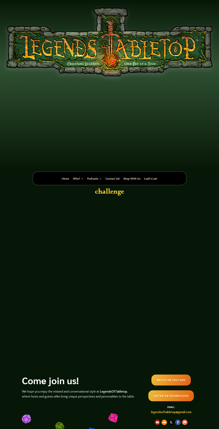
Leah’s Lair (150, 179)
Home (65, 179)
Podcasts (92, 179)
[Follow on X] (171, 422)
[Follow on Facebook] (178, 422)
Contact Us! (112, 179)
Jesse (30, 315)
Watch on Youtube (171, 379)
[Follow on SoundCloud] (164, 422)
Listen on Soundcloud (171, 395)
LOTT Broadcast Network (60, 315)
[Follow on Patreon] (185, 422)
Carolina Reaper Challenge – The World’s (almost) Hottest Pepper (86, 308)
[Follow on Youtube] (157, 422)
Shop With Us (131, 179)
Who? (76, 179)
